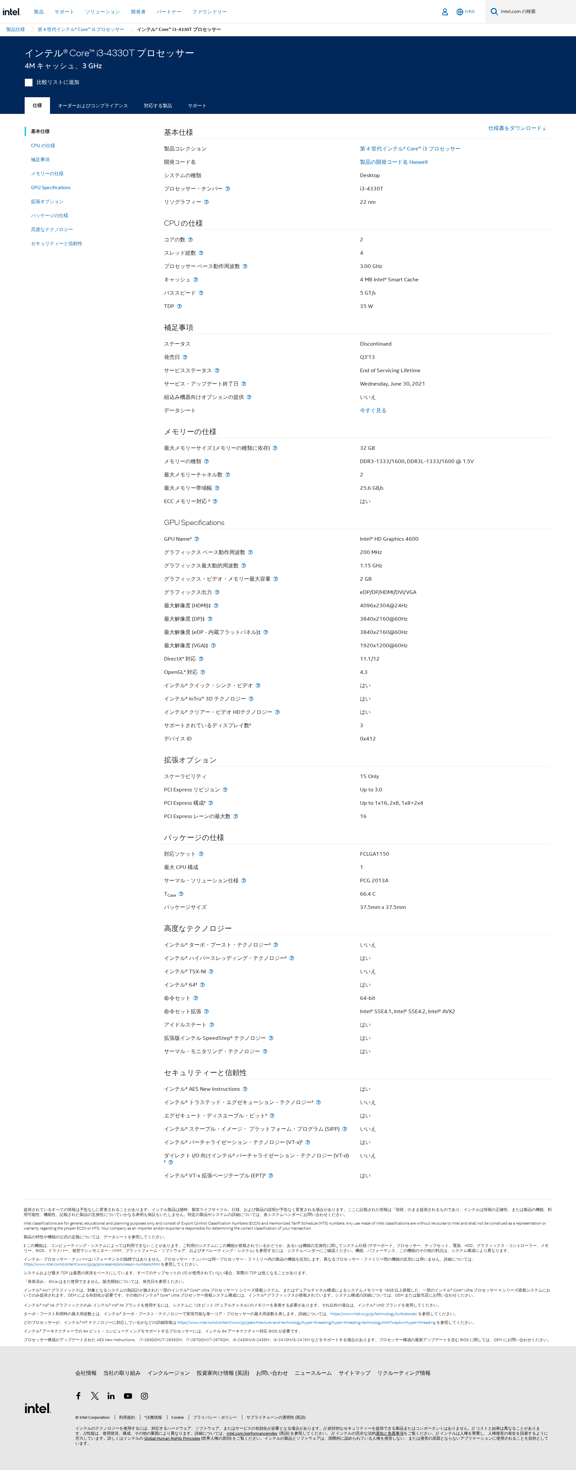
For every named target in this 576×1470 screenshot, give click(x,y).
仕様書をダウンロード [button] (515, 128)
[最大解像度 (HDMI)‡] (216, 605)
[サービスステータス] (217, 370)
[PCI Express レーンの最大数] (235, 816)
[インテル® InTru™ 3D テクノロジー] (251, 699)
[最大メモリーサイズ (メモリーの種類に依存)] (275, 448)
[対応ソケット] (201, 854)
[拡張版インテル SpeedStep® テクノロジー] (271, 1038)
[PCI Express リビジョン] (225, 789)
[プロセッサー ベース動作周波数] (245, 266)
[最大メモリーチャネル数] (227, 474)
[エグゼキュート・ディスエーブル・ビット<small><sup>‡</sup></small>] (272, 1115)
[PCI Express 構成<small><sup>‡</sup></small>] (210, 803)
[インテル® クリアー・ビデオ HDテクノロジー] (277, 712)
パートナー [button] (169, 12)
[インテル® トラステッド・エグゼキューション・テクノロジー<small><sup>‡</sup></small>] (318, 1102)
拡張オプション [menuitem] (47, 201)
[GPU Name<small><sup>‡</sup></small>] (196, 539)
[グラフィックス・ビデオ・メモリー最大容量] (275, 579)
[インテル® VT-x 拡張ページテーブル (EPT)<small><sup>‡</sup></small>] (270, 1175)
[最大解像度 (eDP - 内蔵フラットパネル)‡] (265, 632)
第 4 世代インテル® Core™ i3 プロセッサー (410, 149)
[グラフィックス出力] (217, 592)
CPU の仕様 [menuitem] (43, 145)
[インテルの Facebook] (78, 1397)
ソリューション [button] (102, 12)
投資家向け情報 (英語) (223, 1373)
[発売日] (185, 357)
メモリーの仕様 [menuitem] (47, 173)
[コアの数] (190, 239)
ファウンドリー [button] (209, 12)
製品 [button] (39, 12)
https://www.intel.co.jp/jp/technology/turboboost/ (373, 1314)
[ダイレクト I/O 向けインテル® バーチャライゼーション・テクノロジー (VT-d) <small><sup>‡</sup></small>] (170, 1162)
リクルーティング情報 (404, 1373)
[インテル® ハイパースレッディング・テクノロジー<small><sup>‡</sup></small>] (291, 958)
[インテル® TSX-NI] (211, 971)
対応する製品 (158, 106)
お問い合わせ (272, 1373)
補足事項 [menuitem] (40, 159)
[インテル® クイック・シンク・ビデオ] (258, 685)
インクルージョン (168, 1373)
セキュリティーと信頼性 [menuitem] (56, 243)
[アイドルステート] (211, 1025)
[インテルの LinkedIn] (111, 1397)
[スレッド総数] (201, 253)
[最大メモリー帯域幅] (217, 488)
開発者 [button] (138, 12)
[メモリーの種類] (206, 461)
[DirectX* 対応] (201, 659)
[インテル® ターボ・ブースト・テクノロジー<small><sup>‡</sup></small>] (275, 945)
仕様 (37, 105)
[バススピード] (201, 293)
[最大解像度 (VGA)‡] (213, 645)
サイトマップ (355, 1373)
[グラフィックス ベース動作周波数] (250, 552)
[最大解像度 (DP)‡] (210, 619)
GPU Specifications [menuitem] (51, 187)
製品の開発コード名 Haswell (394, 162)
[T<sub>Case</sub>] (181, 894)
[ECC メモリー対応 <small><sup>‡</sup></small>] (215, 501)
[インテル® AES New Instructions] (245, 1089)
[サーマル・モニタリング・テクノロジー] (265, 1051)
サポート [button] (65, 12)
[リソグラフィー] (206, 202)
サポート (197, 106)
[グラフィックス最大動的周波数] (243, 565)
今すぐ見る (373, 410)
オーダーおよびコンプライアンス (93, 106)
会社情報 (86, 1373)
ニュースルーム (313, 1373)
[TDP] (179, 306)
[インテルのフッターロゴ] (38, 1407)
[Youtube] (128, 1397)
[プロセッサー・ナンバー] (227, 188)
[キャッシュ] (195, 279)
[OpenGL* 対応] (202, 672)
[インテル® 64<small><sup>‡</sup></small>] (202, 985)
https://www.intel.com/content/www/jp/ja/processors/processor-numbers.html (92, 1264)
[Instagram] (144, 1397)
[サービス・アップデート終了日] (243, 384)
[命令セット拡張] (206, 1011)
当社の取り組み (122, 1373)
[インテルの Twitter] (95, 1397)
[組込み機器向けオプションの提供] (249, 397)
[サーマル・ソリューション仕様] (243, 880)
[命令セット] (195, 998)
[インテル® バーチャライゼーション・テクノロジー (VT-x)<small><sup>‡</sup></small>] (307, 1142)
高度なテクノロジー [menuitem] (52, 229)
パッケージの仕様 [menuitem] (49, 215)
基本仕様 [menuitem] (40, 131)
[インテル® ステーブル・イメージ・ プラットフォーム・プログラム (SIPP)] (344, 1129)
